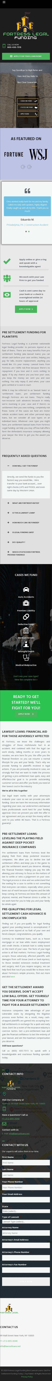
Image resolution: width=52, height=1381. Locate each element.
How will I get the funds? (25, 462)
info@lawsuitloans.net (19, 1130)
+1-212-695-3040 (11, 1115)
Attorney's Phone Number (17, 1249)
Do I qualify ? (18, 539)
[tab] (26, 463)
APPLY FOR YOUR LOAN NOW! (28, 56)
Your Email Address (13, 1191)
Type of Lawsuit (11, 1213)
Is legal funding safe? (23, 529)
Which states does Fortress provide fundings (23, 550)
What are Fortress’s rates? (25, 500)
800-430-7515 (14, 47)
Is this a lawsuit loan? (23, 509)
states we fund (27, 107)
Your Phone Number (13, 1178)
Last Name (9, 1166)
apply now (25, 114)
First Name (9, 1154)
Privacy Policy (27, 1373)
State (6, 1203)
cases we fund (26, 101)
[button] (26, 306)
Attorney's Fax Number (14, 1261)
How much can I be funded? (25, 519)
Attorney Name (11, 1224)
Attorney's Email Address (15, 1236)
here (12, 973)
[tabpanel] (27, 205)
